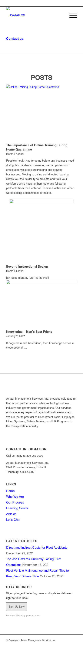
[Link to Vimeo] (48, 644)
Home (10, 490)
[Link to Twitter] (61, 644)
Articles (11, 513)
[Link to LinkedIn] (54, 644)
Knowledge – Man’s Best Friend (29, 331)
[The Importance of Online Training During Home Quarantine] (41, 113)
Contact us (15, 38)
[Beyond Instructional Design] (41, 231)
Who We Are (15, 496)
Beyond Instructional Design (27, 266)
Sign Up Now (16, 606)
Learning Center (17, 508)
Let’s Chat (13, 519)
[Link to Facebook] (73, 644)
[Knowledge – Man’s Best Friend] (41, 304)
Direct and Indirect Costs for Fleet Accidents (36, 547)
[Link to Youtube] (67, 644)
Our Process (15, 502)
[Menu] (71, 15)
